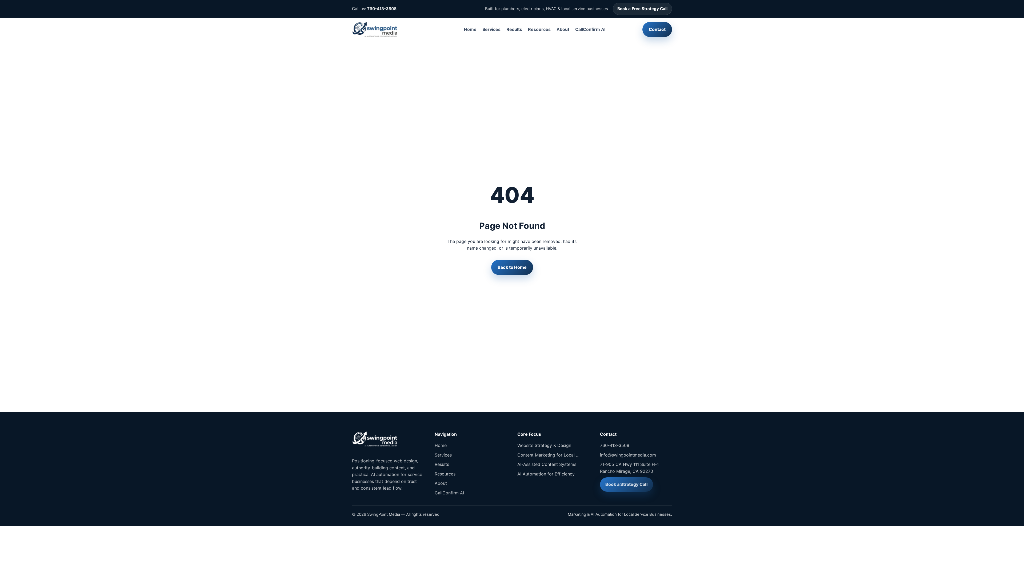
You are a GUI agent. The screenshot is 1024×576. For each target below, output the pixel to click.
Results (514, 29)
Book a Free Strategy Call (642, 8)
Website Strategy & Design (544, 445)
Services (491, 29)
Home (470, 29)
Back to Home (512, 267)
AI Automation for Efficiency (546, 474)
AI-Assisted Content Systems (546, 464)
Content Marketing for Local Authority (549, 455)
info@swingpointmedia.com (628, 455)
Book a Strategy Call (626, 484)
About (563, 29)
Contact (657, 29)
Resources (539, 29)
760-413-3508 (382, 8)
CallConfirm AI (590, 29)
